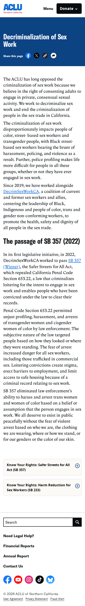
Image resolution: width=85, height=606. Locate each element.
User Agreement (13, 598)
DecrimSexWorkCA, (21, 191)
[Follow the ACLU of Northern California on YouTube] (18, 580)
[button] (45, 56)
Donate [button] (66, 8)
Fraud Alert (57, 598)
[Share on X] (36, 57)
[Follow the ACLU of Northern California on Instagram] (29, 580)
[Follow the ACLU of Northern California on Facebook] (7, 580)
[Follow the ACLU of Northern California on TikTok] (39, 580)
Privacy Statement (37, 598)
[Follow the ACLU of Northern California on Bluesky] (50, 580)
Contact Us (13, 566)
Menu (48, 8)
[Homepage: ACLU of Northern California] (17, 8)
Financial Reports (18, 546)
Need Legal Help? (18, 535)
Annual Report (16, 556)
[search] (77, 522)
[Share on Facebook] (28, 57)
